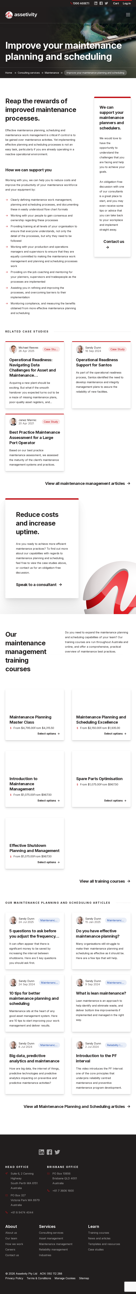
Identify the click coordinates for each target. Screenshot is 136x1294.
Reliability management (53, 1249)
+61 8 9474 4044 (22, 1212)
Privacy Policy (14, 1278)
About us (11, 1232)
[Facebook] (101, 3)
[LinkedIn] (96, 3)
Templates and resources (104, 1244)
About (11, 1226)
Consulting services (51, 1232)
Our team (11, 1238)
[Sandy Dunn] (80, 349)
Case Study (51, 349)
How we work (14, 1244)
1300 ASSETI (81, 3)
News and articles (99, 1238)
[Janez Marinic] (13, 422)
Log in (127, 3)
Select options (46, 733)
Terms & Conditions (39, 1278)
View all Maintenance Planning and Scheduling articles (74, 1106)
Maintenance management (55, 1244)
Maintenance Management (50, 920)
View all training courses (102, 881)
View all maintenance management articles (85, 483)
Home (8, 72)
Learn (93, 1226)
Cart (116, 3)
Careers (10, 1249)
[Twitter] (106, 3)
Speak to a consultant (36, 584)
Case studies (96, 1249)
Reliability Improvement (117, 1045)
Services (47, 1226)
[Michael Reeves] (13, 349)
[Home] (62, 15)
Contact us (113, 241)
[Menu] (128, 14)
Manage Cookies (65, 1278)
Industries (45, 1255)
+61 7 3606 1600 (63, 1190)
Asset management (51, 1238)
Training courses (98, 1232)
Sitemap (84, 1278)
